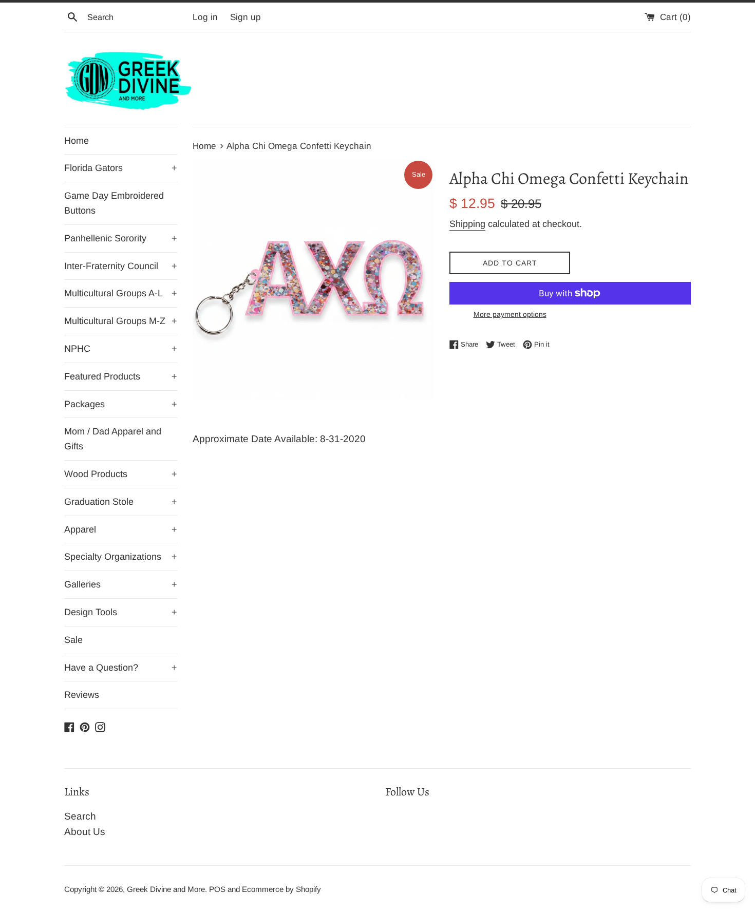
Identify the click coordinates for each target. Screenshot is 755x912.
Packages (120, 404)
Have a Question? (120, 667)
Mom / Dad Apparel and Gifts (112, 438)
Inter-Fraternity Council (120, 266)
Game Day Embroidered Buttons (114, 203)
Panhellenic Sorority (120, 238)
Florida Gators (120, 168)
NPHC (120, 349)
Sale (73, 640)
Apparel (120, 529)
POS (217, 889)
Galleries (120, 584)
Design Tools (120, 612)
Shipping (467, 224)
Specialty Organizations (120, 557)
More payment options (510, 314)
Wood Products (120, 474)
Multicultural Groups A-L (120, 293)
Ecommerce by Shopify (281, 889)
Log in (205, 17)
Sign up (245, 17)
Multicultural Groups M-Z (120, 321)
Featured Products (120, 376)
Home (76, 141)
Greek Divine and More (166, 889)
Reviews (81, 695)
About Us (84, 831)
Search (80, 816)
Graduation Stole (120, 502)
